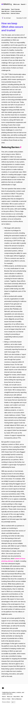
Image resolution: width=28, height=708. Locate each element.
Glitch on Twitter (6, 699)
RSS (22, 696)
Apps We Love (5, 11)
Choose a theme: (6, 702)
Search (23, 4)
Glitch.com (16, 4)
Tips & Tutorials (15, 9)
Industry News (5, 13)
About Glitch (16, 696)
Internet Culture (15, 13)
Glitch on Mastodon (17, 699)
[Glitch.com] (14, 688)
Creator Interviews (16, 11)
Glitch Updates (5, 9)
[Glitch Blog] (6, 4)
